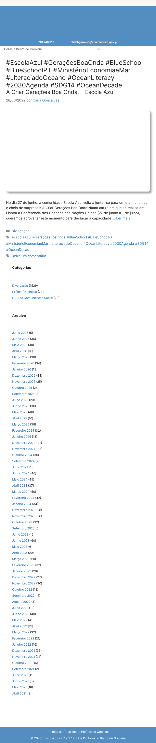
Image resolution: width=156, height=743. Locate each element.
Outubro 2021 (22, 663)
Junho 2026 (20, 339)
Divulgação (20, 231)
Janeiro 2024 (21, 504)
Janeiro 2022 (21, 644)
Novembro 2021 (23, 657)
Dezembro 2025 (23, 375)
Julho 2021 (20, 675)
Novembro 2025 (23, 382)
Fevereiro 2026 (23, 363)
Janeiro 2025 (21, 437)
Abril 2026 (19, 351)
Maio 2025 (19, 412)
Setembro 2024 (23, 461)
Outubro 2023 (22, 522)
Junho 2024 (20, 473)
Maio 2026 (19, 345)
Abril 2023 (19, 553)
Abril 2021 (19, 693)
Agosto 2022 (21, 602)
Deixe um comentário (29, 256)
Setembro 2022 (23, 595)
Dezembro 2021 (23, 651)
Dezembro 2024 (24, 443)
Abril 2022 (19, 626)
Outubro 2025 (22, 388)
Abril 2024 (19, 485)
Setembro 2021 (23, 669)
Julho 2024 (20, 467)
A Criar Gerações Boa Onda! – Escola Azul (60, 92)
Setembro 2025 (23, 394)
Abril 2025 (19, 418)
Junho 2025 (20, 406)
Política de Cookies (95, 732)
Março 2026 (20, 357)
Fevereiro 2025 (23, 430)
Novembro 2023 (24, 516)
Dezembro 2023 (24, 510)
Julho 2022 (20, 608)
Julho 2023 (20, 534)
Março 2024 (20, 492)
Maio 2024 (19, 479)
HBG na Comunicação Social (32, 298)
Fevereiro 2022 (23, 638)
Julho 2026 (20, 333)
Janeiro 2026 (21, 369)
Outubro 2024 (22, 455)
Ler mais (123, 218)
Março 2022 (20, 632)
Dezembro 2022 (23, 577)
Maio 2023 (19, 547)
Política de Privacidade (64, 732)
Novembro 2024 (24, 449)
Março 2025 (20, 424)
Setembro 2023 (23, 528)
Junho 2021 (20, 681)
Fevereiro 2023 (23, 565)
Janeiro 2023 (21, 571)
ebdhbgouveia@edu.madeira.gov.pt (94, 42)
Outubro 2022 (22, 589)
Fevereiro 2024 (23, 498)
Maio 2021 (19, 687)
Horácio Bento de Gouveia (23, 49)
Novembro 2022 (23, 583)
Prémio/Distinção (24, 292)
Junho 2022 (20, 614)
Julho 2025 (20, 400)
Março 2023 (20, 559)
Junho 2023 (20, 540)
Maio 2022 (19, 620)
